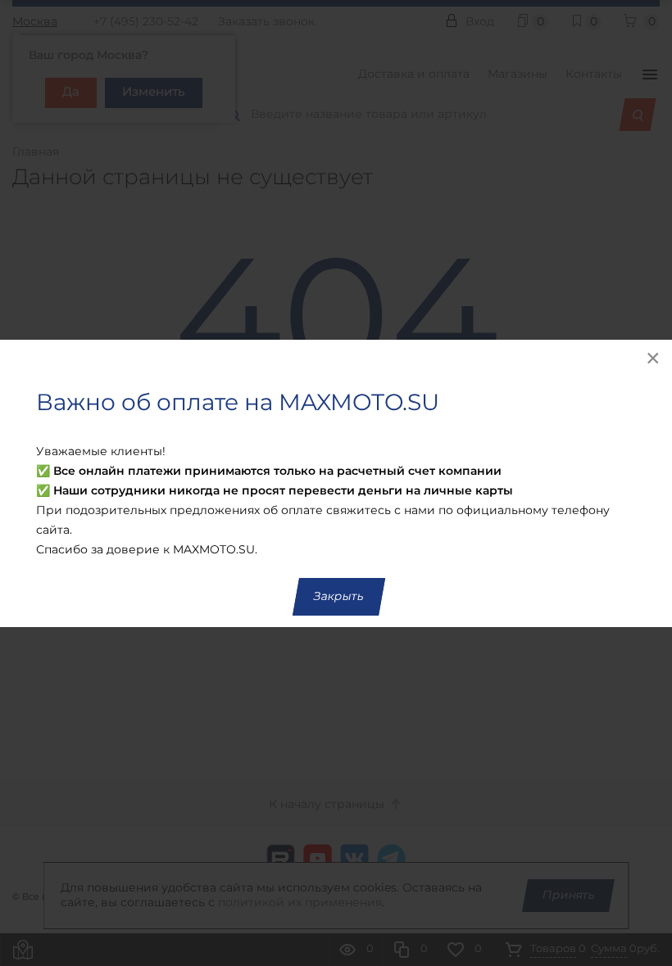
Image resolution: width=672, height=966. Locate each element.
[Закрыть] (654, 358)
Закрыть (339, 597)
